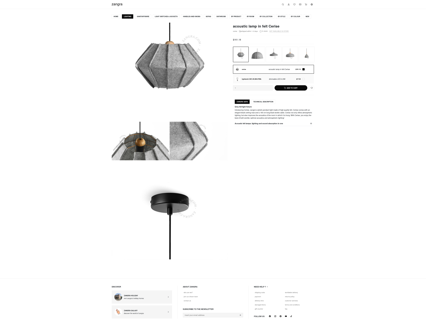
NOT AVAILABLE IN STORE (279, 31)
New (307, 16)
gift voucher (259, 309)
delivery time (259, 301)
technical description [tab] (263, 102)
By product (236, 16)
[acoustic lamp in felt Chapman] (257, 54)
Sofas (208, 16)
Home (116, 16)
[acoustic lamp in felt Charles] (306, 54)
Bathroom (221, 16)
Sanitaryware (143, 16)
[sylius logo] (117, 4)
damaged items (260, 305)
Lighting (127, 16)
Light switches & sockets (166, 16)
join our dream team (191, 296)
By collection (266, 16)
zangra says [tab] (242, 102)
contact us (187, 301)
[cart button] (306, 4)
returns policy (289, 296)
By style (281, 16)
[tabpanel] (274, 116)
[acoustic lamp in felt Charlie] (273, 54)
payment (258, 296)
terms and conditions (292, 305)
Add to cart (292, 88)
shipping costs (260, 292)
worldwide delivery (291, 292)
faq (286, 309)
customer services (291, 301)
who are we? (188, 292)
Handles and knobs (191, 16)
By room (250, 16)
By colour (295, 16)
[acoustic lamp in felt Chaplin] (290, 54)
